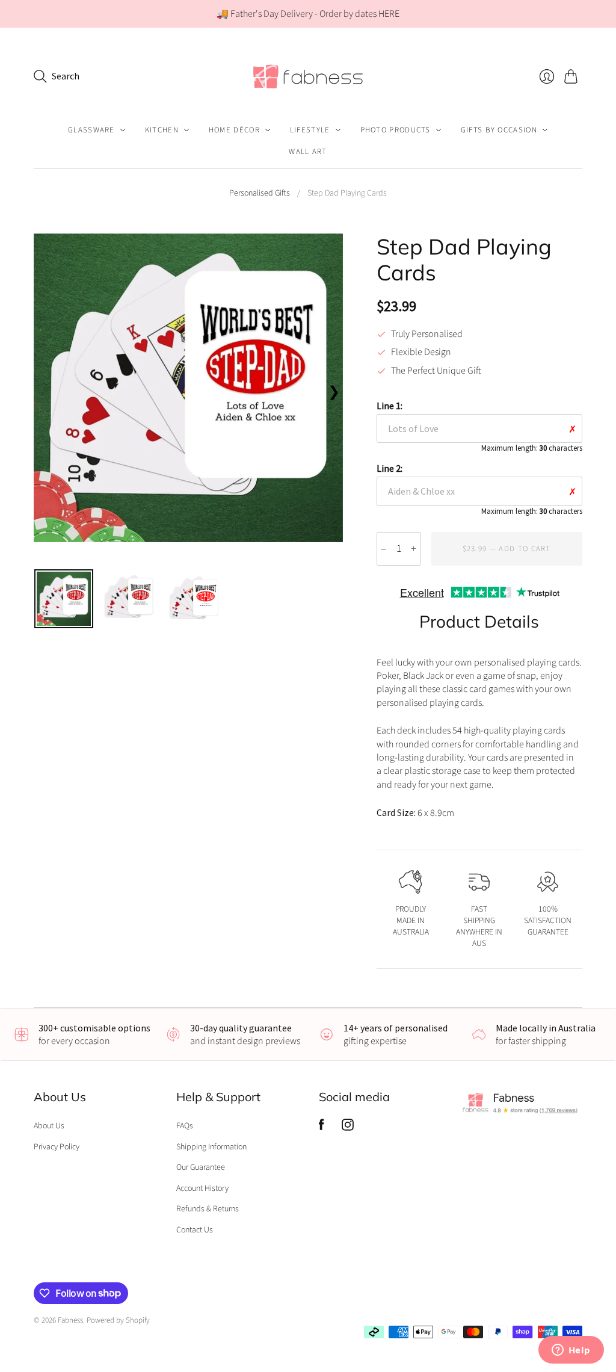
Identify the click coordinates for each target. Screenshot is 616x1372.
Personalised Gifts (259, 193)
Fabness (70, 1320)
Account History (202, 1188)
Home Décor (234, 130)
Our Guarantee (200, 1167)
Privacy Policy (56, 1147)
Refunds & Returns (207, 1209)
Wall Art (308, 151)
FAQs (184, 1126)
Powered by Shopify (118, 1320)
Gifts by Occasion (499, 130)
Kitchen (162, 130)
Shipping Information (211, 1147)
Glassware (91, 130)
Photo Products (395, 130)
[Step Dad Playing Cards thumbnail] (64, 599)
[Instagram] (348, 1127)
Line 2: (479, 488)
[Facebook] (321, 1127)
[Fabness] (308, 76)
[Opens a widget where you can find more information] (571, 1351)
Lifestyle (310, 130)
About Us (49, 1126)
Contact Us (194, 1230)
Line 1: (479, 426)
